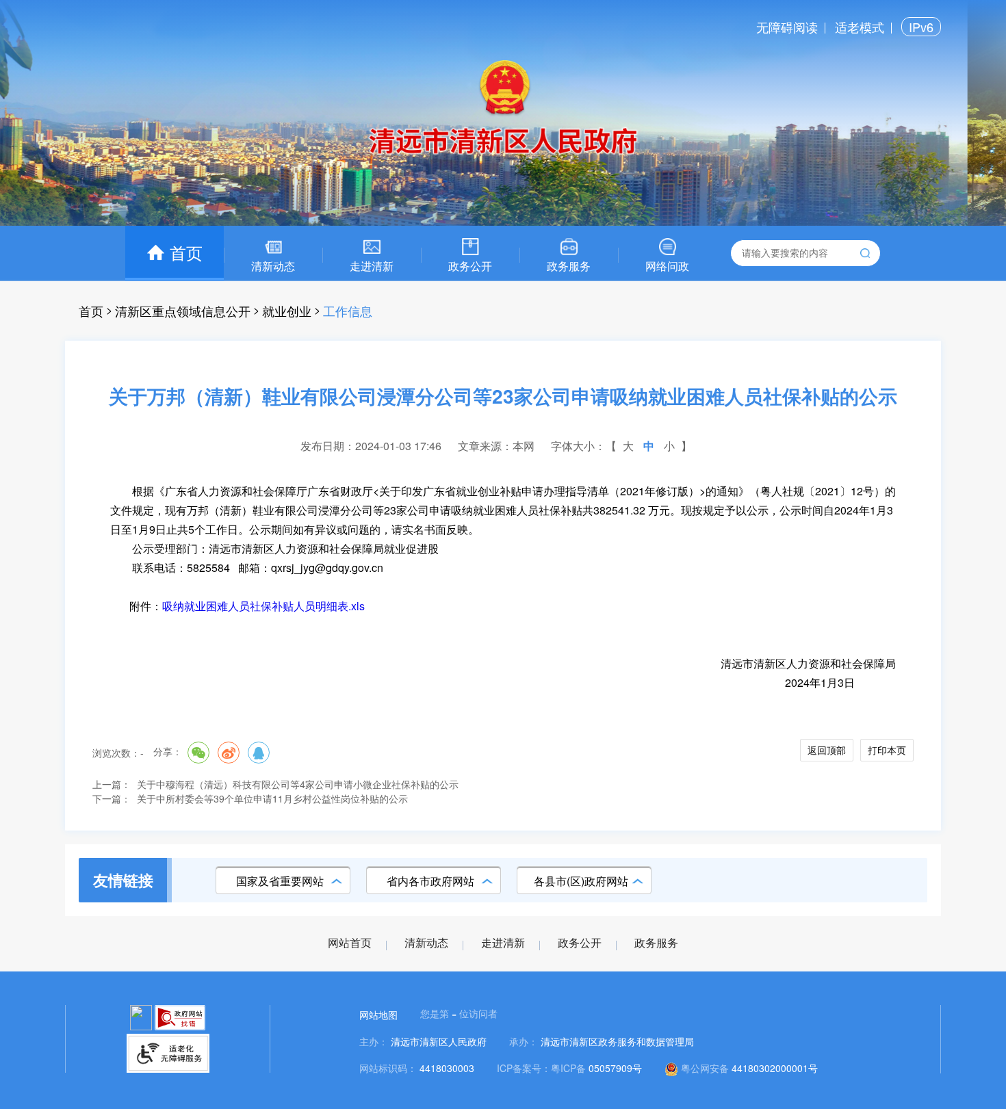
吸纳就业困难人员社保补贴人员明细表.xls (263, 606)
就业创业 (286, 310)
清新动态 (426, 943)
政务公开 (580, 943)
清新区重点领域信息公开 (182, 310)
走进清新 (503, 943)
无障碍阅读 (787, 27)
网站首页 (350, 943)
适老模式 (859, 27)
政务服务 (656, 943)
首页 (91, 310)
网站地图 (378, 1014)
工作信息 (347, 310)
